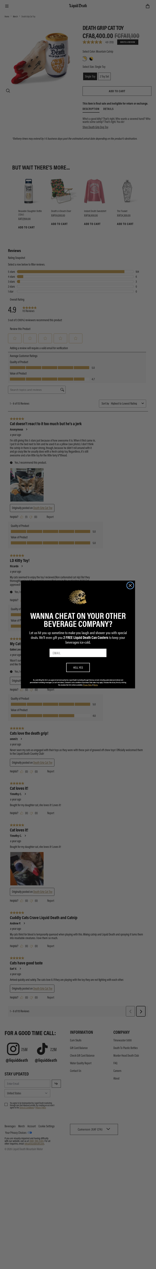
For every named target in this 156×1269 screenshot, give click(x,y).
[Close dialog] (130, 585)
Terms (96, 684)
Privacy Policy (87, 684)
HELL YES (78, 667)
